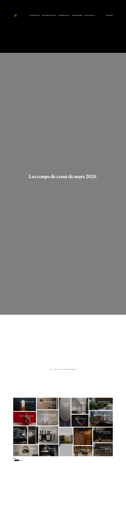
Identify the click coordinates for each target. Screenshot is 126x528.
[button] (24, 404)
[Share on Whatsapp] (29, 410)
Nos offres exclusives (49, 15)
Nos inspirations (34, 15)
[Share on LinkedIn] (33, 410)
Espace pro (109, 15)
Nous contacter (90, 15)
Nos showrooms (77, 15)
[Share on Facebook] (27, 410)
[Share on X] (26, 410)
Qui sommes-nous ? (64, 15)
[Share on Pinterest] (31, 410)
